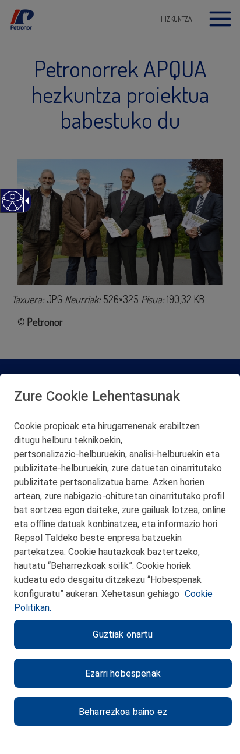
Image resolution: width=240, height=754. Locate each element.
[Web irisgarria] (12, 207)
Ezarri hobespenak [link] (123, 673)
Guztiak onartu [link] (123, 634)
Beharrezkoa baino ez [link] (123, 711)
